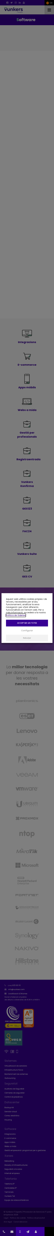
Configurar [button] (27, 630)
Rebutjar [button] (27, 638)
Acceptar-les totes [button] (27, 623)
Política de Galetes (16, 615)
